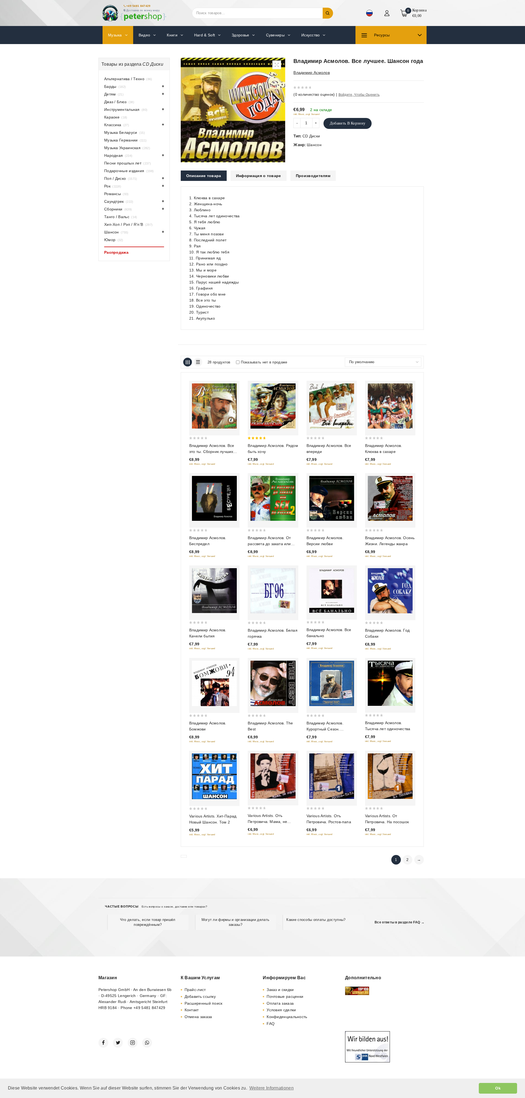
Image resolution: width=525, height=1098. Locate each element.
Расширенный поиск (204, 1003)
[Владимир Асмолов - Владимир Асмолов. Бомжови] (214, 683)
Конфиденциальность (287, 1017)
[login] (388, 13)
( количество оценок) (314, 94)
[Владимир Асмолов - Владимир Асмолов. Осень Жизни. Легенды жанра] (390, 498)
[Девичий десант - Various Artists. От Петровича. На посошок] (390, 776)
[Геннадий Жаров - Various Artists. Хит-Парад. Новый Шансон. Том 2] (214, 776)
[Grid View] (187, 362)
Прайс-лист (195, 989)
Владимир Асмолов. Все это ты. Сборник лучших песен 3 (211, 451)
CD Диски (311, 136)
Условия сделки (281, 1010)
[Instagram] (133, 1043)
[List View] (198, 362)
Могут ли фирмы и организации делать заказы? (236, 922)
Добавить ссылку (200, 996)
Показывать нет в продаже (264, 362)
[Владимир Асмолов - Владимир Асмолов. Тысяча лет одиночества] (390, 683)
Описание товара (203, 176)
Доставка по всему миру (143, 10)
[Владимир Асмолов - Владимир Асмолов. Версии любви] (331, 498)
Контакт (192, 1010)
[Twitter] (118, 1043)
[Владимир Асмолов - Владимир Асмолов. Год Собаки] (390, 590)
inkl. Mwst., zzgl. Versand (306, 114)
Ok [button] (498, 1088)
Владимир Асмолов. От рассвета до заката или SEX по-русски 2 (269, 544)
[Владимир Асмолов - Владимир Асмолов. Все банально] (331, 590)
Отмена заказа (198, 1017)
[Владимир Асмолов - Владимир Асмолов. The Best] (272, 683)
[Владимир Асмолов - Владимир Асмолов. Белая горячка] (272, 590)
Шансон (314, 145)
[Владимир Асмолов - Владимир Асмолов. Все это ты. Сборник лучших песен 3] (214, 406)
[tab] (204, 176)
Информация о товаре (258, 176)
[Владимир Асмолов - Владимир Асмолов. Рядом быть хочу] (272, 405)
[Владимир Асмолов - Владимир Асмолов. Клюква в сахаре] (390, 405)
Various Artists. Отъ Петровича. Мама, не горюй (267, 821)
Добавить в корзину (347, 123)
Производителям (313, 176)
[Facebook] (103, 1043)
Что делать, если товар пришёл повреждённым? (148, 922)
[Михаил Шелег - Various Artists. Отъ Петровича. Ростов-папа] (331, 776)
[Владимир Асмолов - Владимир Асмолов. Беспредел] (214, 498)
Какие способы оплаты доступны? (315, 920)
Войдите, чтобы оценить (359, 95)
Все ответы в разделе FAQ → (399, 922)
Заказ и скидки (280, 989)
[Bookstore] (134, 13)
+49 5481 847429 (138, 5)
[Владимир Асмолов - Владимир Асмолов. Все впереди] (331, 405)
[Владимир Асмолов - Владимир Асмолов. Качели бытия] (214, 590)
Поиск (328, 13)
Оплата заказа (280, 1003)
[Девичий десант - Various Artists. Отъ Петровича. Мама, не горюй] (272, 776)
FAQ (271, 1023)
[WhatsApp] (147, 1043)
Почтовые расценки (285, 996)
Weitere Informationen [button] (271, 1088)
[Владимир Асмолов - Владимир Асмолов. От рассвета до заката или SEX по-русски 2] (272, 498)
